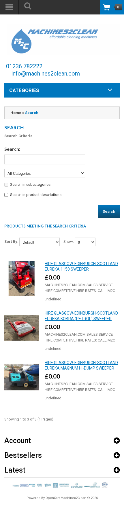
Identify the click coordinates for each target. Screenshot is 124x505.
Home (15, 113)
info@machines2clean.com (45, 73)
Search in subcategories (30, 184)
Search (31, 113)
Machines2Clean (73, 498)
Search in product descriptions (35, 194)
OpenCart (53, 498)
